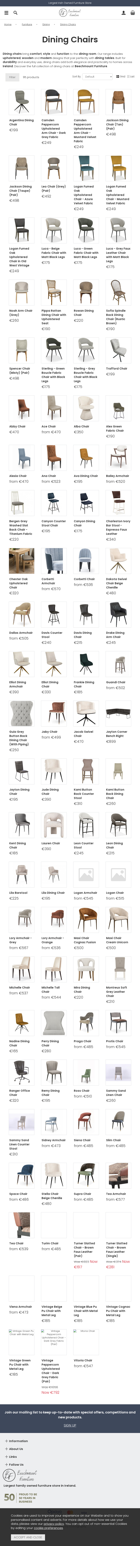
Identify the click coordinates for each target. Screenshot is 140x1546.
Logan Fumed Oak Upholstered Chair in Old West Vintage (19, 257)
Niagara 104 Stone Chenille (54, 808)
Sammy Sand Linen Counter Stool (19, 1144)
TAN (28, 1105)
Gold (79, 480)
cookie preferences (48, 1528)
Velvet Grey (86, 647)
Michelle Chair (19, 987)
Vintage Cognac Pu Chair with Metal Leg (118, 1311)
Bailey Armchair (117, 476)
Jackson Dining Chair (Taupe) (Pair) (20, 191)
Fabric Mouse (86, 846)
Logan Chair (115, 893)
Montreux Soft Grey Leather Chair (116, 992)
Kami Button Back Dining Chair (115, 794)
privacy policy (54, 1524)
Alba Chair (81, 426)
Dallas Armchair (21, 633)
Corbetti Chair (84, 579)
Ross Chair (82, 1091)
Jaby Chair (49, 732)
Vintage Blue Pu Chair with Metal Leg (86, 1311)
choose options (21, 441)
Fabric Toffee (86, 852)
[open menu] (6, 12)
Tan (61, 647)
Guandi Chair (115, 682)
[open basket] (132, 12)
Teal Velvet (21, 1050)
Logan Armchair (85, 893)
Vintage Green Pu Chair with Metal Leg (20, 1364)
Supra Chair (82, 1194)
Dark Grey (46, 647)
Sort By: (77, 76)
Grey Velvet (21, 1056)
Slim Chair (113, 1140)
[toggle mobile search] (15, 12)
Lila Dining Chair (53, 893)
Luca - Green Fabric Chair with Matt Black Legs (86, 253)
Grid (122, 76)
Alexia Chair (18, 476)
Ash (28, 897)
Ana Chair (49, 476)
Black (21, 903)
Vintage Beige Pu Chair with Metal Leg (52, 1311)
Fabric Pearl (85, 858)
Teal (93, 480)
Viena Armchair (20, 1307)
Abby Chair (17, 426)
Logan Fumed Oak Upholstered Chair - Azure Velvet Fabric (84, 195)
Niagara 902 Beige (53, 802)
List (132, 76)
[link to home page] (70, 12)
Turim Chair (50, 1243)
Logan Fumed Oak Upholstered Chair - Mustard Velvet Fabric (117, 195)
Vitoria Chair (83, 1360)
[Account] (123, 12)
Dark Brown (86, 538)
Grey (86, 486)
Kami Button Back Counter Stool (84, 794)
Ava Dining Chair (86, 476)
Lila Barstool (18, 893)
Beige (93, 808)
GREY (14, 1105)
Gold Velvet (21, 1044)
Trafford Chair (116, 368)
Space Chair (18, 1194)
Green (78, 691)
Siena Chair (82, 1140)
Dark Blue (85, 544)
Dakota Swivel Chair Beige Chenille (116, 583)
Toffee (14, 897)
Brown (78, 808)
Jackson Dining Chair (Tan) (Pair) (117, 124)
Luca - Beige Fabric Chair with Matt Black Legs (54, 253)
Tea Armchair (116, 1194)
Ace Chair (49, 426)
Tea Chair (16, 1243)
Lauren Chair (51, 843)
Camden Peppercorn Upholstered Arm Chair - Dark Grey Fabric (54, 128)
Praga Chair (82, 1041)
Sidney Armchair (54, 1140)
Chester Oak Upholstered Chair (18, 583)
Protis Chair (114, 1041)
